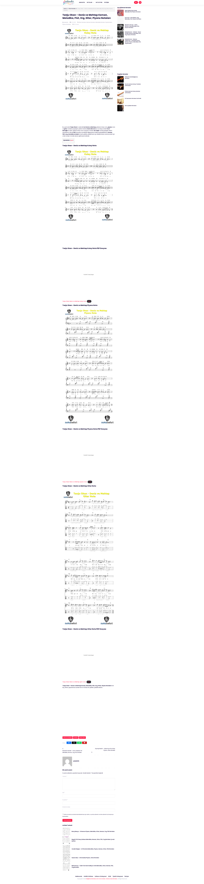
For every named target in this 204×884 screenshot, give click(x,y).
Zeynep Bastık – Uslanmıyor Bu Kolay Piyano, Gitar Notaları (105, 749)
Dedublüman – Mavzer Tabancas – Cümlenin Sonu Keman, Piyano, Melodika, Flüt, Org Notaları (133, 41)
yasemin (66, 22)
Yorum (64, 776)
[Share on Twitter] (74, 743)
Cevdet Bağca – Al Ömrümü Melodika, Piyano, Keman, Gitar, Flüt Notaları (93, 849)
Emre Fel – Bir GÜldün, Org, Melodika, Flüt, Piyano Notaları (133, 18)
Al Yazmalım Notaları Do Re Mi (133, 98)
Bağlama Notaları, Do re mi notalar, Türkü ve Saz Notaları (101, 878)
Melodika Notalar (100, 22)
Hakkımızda (78, 876)
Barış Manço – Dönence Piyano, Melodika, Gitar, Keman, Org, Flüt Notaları (93, 831)
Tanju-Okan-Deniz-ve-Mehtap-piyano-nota (74, 482)
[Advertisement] (88, 114)
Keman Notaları (91, 22)
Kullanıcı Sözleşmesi (101, 876)
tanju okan (82, 737)
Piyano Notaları (66, 24)
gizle (72, 140)
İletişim (127, 876)
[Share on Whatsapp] (79, 743)
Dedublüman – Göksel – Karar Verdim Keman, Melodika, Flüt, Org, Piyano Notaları (133, 33)
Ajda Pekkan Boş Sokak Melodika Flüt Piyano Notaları (133, 11)
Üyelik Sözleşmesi (118, 876)
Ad (63, 792)
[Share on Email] (84, 743)
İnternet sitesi (66, 807)
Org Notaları (108, 22)
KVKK (109, 876)
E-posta (65, 800)
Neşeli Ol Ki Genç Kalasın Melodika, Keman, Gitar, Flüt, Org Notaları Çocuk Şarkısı (93, 840)
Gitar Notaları (82, 22)
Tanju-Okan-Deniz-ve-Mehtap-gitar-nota (74, 682)
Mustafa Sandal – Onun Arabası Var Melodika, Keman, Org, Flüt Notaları (72, 751)
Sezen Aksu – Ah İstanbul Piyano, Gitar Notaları (85, 858)
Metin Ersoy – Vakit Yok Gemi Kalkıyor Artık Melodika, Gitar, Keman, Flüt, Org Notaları (92, 866)
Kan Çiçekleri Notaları (131, 105)
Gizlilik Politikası (88, 876)
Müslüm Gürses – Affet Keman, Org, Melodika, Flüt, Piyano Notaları (132, 26)
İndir (89, 301)
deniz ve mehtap (67, 737)
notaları (76, 737)
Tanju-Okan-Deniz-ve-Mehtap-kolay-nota (74, 301)
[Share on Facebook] (69, 743)
